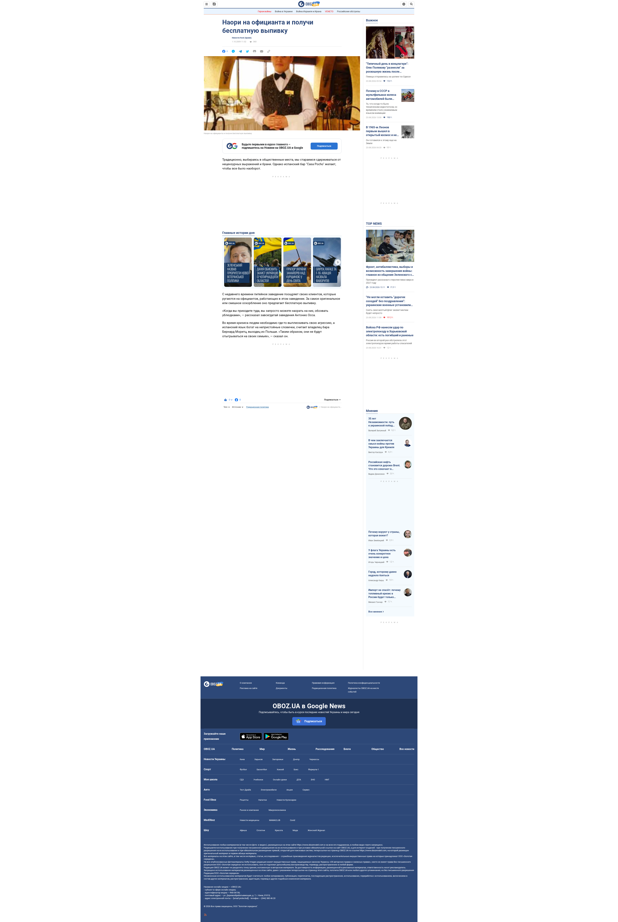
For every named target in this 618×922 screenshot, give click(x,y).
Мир (262, 749)
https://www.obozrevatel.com (310, 845)
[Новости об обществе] (312, 408)
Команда (280, 683)
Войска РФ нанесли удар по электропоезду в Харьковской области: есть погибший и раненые (389, 331)
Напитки (262, 800)
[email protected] (240, 898)
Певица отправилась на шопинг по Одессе (388, 76)
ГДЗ (242, 779)
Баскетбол (262, 769)
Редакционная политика (257, 407)
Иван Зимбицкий (376, 540)
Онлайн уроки (280, 779)
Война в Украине (284, 11)
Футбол (243, 769)
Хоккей (280, 769)
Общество (377, 749)
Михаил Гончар (375, 602)
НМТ (327, 779)
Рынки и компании (249, 810)
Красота (279, 830)
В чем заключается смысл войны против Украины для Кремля (381, 444)
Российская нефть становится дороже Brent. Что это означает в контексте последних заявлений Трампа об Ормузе (384, 466)
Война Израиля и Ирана (308, 11)
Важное (372, 20)
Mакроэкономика (277, 810)
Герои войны (264, 11)
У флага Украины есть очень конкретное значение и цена (382, 554)
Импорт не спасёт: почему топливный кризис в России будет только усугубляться (384, 593)
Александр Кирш (376, 580)
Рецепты (244, 800)
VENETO (329, 11)
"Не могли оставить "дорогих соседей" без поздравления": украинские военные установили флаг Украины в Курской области (388, 301)
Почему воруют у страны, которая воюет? (384, 533)
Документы (281, 688)
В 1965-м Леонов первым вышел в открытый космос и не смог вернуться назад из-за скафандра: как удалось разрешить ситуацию (381, 131)
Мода (295, 830)
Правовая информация (323, 683)
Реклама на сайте (248, 688)
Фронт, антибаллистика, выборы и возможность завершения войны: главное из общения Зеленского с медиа (389, 271)
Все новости (406, 749)
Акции (289, 790)
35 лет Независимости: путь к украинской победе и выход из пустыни (381, 422)
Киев (242, 759)
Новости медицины (249, 820)
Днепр (296, 759)
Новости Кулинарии (286, 800)
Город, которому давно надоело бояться (382, 573)
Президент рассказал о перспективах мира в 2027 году (389, 281)
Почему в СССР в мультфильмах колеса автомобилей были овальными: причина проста (381, 95)
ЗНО (313, 779)
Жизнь (292, 749)
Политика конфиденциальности (364, 683)
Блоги (347, 749)
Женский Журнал (316, 830)
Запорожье (277, 759)
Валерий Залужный (377, 430)
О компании (246, 683)
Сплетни (261, 830)
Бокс (296, 769)
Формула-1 (313, 769)
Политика (237, 749)
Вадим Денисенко (376, 474)
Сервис (306, 790)
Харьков (258, 759)
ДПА (299, 779)
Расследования (325, 749)
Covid (292, 820)
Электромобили (269, 790)
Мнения (372, 411)
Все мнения (375, 611)
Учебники (258, 779)
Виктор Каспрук (375, 452)
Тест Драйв (245, 790)
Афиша (243, 830)
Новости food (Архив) (242, 38)
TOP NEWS (374, 224)
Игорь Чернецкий (376, 562)
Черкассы (314, 759)
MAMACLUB (274, 820)
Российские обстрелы (348, 11)
